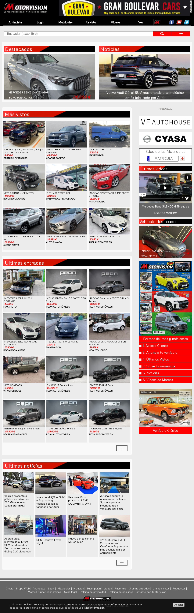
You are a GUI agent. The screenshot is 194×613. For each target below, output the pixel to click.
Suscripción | (95, 588)
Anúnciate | (40, 588)
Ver (140, 22)
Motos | (33, 591)
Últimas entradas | (140, 588)
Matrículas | (65, 588)
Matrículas (65, 22)
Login (40, 22)
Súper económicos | (50, 591)
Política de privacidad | (94, 591)
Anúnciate (15, 22)
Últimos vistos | (162, 588)
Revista (90, 22)
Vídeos (115, 22)
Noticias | (79, 588)
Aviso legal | (71, 591)
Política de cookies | (121, 591)
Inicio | (10, 588)
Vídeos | (109, 588)
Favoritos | (121, 588)
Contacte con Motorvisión (150, 591)
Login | (52, 588)
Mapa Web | (24, 588)
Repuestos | (180, 588)
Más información (94, 607)
